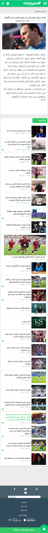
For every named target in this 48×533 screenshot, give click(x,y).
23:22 (36, 259)
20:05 (22, 339)
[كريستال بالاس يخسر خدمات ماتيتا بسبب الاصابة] (38, 350)
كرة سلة (28, 324)
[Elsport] (32, 3)
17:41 (22, 366)
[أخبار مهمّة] (3, 149)
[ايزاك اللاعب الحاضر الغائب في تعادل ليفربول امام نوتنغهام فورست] (38, 186)
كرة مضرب (23, 510)
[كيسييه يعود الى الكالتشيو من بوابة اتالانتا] (38, 268)
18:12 (18, 202)
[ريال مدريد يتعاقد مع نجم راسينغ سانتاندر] (38, 363)
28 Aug (22, 162)
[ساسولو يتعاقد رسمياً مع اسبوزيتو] (38, 309)
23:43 (22, 460)
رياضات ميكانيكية (40, 11)
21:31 (22, 216)
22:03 (22, 189)
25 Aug (17, 133)
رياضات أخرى (23, 515)
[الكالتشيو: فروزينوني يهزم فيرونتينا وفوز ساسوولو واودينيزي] (38, 213)
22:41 (18, 230)
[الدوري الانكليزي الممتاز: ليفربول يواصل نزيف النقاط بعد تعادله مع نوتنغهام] (38, 295)
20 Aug (22, 175)
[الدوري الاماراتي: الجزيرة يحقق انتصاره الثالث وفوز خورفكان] (38, 377)
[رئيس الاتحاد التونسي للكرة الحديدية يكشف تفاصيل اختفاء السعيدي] (38, 200)
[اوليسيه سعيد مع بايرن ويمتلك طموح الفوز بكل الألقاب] (38, 159)
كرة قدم (28, 161)
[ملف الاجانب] (38, 322)
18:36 (22, 284)
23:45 (22, 448)
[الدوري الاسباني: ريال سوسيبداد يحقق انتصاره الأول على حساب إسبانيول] (38, 432)
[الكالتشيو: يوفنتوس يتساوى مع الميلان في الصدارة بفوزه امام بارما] (38, 445)
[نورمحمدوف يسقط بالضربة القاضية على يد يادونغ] (38, 227)
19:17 (22, 380)
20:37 (22, 271)
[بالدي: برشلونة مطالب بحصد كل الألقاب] (38, 172)
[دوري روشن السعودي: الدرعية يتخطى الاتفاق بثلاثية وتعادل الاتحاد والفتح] (38, 404)
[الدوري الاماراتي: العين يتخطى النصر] (38, 391)
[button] (2, 3)
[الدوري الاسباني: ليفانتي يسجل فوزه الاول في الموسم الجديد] (38, 336)
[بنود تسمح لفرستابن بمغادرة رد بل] (38, 131)
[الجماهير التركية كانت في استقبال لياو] (38, 459)
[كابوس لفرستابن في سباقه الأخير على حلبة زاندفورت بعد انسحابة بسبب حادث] (38, 145)
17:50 (22, 310)
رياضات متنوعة (26, 133)
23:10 (22, 407)
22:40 (22, 392)
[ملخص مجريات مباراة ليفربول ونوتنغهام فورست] (25, 245)
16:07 (22, 353)
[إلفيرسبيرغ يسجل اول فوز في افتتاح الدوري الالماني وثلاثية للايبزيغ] (38, 282)
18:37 (22, 324)
